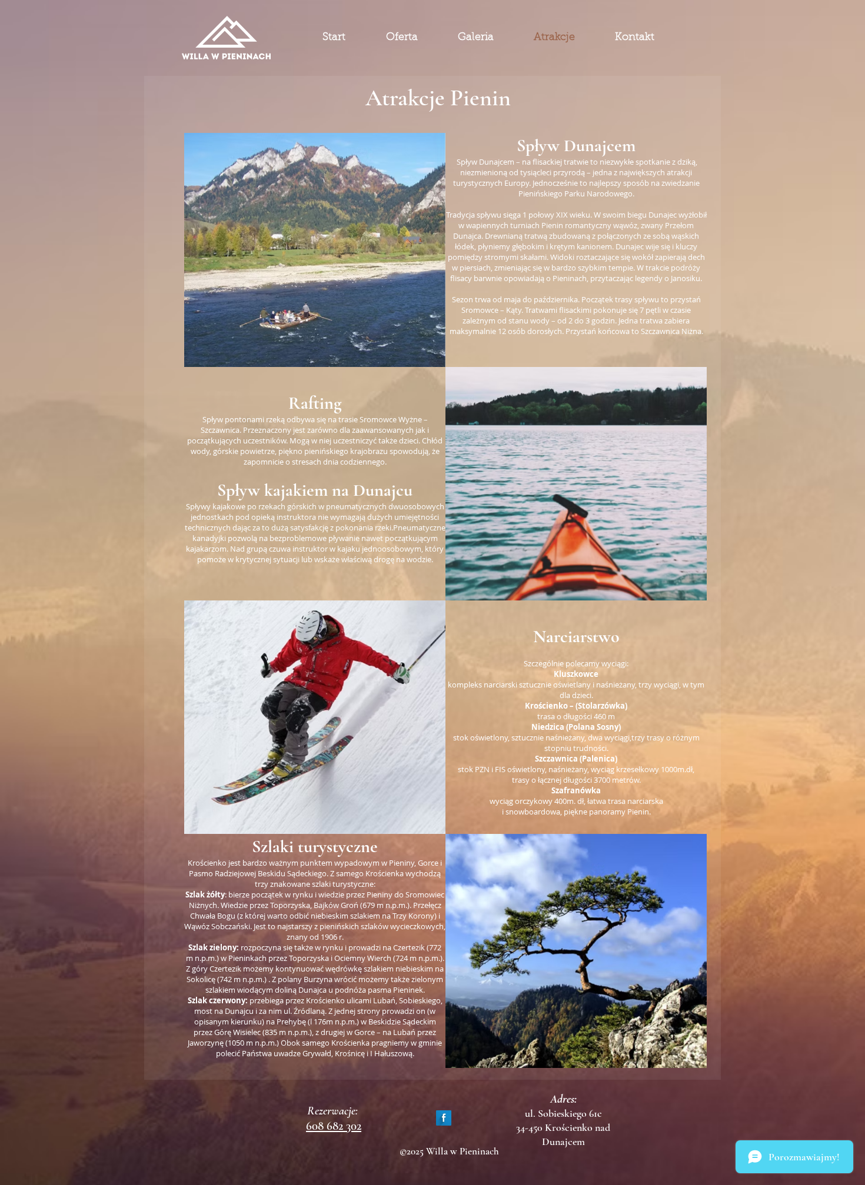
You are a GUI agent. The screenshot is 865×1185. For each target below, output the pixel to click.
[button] (314, 250)
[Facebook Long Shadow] (443, 1118)
